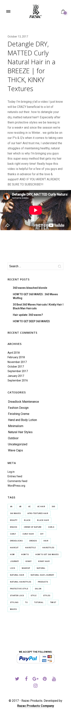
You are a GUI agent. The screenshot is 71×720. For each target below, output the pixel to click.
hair (46, 541)
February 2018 (16, 357)
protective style (19, 589)
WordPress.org (16, 485)
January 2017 (16, 375)
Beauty (13, 520)
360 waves (15, 513)
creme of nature (32, 527)
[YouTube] (54, 679)
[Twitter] (17, 679)
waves (13, 609)
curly (13, 534)
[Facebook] (26, 679)
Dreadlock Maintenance (23, 401)
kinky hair (44, 561)
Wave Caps (15, 450)
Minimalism (15, 426)
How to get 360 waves (47, 554)
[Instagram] (35, 686)
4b (20, 507)
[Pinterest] (45, 679)
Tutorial (39, 602)
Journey (14, 561)
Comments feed (17, 481)
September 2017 (18, 371)
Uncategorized (17, 444)
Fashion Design (18, 408)
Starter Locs (17, 596)
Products (43, 582)
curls (51, 527)
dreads (33, 541)
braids (13, 527)
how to (25, 554)
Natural (41, 568)
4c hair (41, 507)
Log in (11, 471)
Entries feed (15, 476)
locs (12, 568)
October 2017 (16, 366)
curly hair (28, 534)
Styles (46, 596)
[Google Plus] (35, 679)
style (34, 596)
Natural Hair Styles (20, 432)
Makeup (26, 568)
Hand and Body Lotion (22, 420)
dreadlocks (16, 541)
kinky (29, 561)
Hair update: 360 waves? (28, 314)
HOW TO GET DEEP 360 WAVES (31, 321)
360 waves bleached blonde (30, 287)
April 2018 (14, 352)
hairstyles (48, 548)
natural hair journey (42, 575)
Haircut (14, 548)
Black (27, 520)
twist (53, 602)
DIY (42, 534)
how (12, 554)
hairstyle (30, 548)
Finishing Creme (18, 414)
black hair (43, 520)
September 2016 (18, 380)
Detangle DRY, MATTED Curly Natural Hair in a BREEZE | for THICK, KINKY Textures (31, 66)
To (26, 602)
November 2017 (17, 362)
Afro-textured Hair (37, 513)
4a (11, 507)
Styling (14, 602)
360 (53, 507)
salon (38, 589)
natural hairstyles (20, 582)
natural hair (17, 575)
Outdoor (13, 438)
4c (29, 507)
